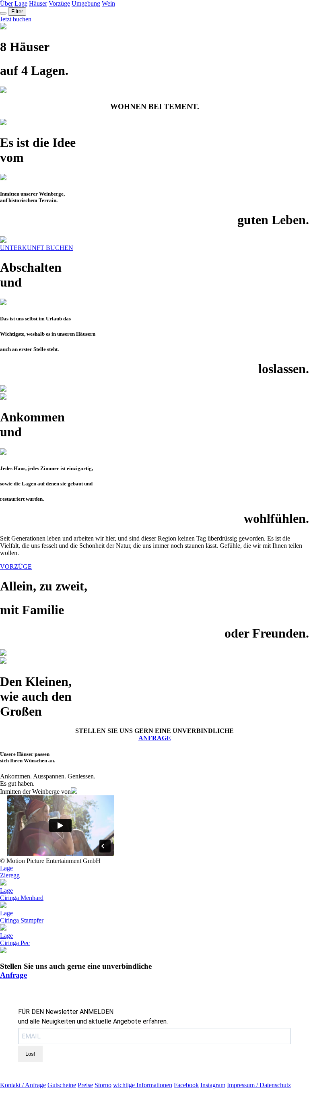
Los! (30, 1054)
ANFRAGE (154, 738)
